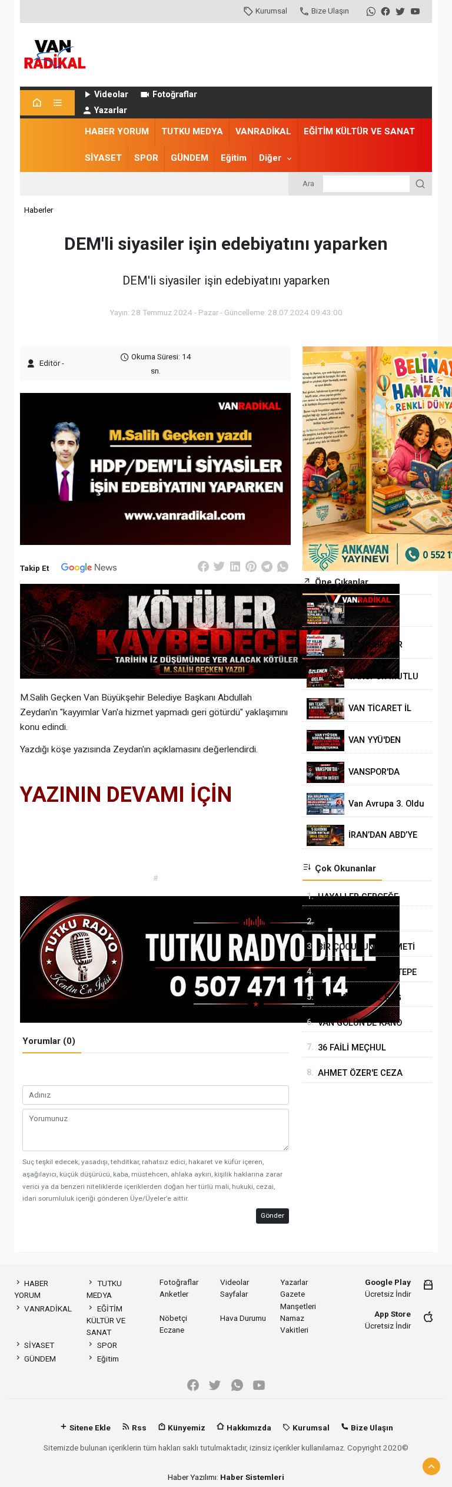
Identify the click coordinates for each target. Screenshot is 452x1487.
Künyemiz (185, 1427)
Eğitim (234, 158)
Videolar (111, 95)
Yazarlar (110, 110)
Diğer (270, 158)
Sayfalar (234, 1293)
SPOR (146, 158)
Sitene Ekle (89, 1427)
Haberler (38, 209)
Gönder (272, 1215)
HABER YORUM (117, 131)
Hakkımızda (248, 1427)
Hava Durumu (243, 1318)
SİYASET (103, 158)
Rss (138, 1427)
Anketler (173, 1293)
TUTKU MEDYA (192, 131)
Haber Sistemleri (252, 1477)
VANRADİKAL (263, 131)
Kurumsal (271, 10)
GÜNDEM (189, 158)
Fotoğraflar (174, 95)
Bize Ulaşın (330, 10)
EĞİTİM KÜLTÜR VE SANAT (359, 131)
